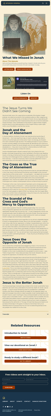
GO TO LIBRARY (25, 361)
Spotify (34, 98)
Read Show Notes (24, 69)
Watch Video (25, 337)
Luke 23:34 (6, 268)
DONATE (19, 401)
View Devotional (25, 350)
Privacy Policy (37, 410)
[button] (46, 3)
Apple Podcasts (20, 98)
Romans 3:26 (23, 189)
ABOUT (12, 401)
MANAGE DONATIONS (39, 401)
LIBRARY (5, 401)
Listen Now (8, 69)
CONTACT (27, 401)
